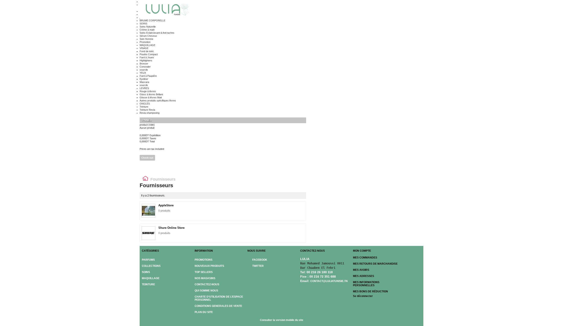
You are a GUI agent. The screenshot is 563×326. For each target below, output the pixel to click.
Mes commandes (365, 257)
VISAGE (144, 48)
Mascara (144, 82)
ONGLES (145, 103)
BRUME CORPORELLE (152, 20)
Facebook (259, 259)
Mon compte (362, 250)
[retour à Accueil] (145, 179)
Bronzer (144, 63)
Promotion (145, 42)
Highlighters (146, 60)
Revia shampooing (149, 113)
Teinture (144, 106)
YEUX (143, 72)
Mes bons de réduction (370, 291)
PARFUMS (148, 259)
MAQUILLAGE (147, 45)
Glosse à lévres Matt (151, 97)
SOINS (143, 23)
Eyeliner (144, 79)
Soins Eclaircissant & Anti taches (157, 32)
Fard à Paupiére (148, 76)
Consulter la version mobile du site (281, 320)
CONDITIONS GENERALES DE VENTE (218, 306)
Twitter (258, 265)
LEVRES (144, 88)
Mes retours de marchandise (375, 263)
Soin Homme (146, 39)
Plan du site (204, 312)
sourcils (144, 69)
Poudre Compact (149, 54)
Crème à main (147, 29)
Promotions (203, 259)
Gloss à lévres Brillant (151, 94)
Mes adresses (363, 276)
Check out (147, 157)
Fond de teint (147, 51)
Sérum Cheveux (148, 36)
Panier (147, 120)
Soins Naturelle (148, 26)
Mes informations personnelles (366, 284)
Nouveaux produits (209, 265)
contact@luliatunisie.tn (329, 281)
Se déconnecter (363, 296)
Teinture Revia (147, 109)
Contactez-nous (207, 284)
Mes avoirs (361, 269)
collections (151, 265)
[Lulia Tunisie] (166, 10)
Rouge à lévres (148, 91)
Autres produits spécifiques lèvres (158, 100)
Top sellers (204, 272)
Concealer (145, 66)
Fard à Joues (147, 57)
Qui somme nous (206, 290)
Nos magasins (205, 278)
